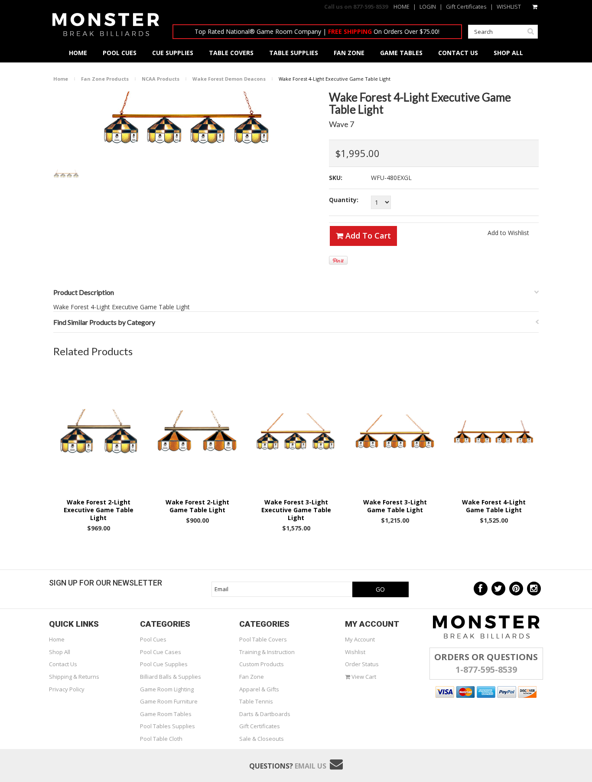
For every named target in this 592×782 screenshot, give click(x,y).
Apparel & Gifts (259, 689)
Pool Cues (153, 639)
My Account (360, 639)
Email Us (310, 766)
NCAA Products (160, 78)
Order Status (362, 664)
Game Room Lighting (167, 689)
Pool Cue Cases (160, 652)
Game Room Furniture (169, 701)
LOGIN (428, 6)
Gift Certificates (466, 6)
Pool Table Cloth (161, 739)
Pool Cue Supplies (164, 664)
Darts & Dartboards (264, 714)
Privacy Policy (67, 689)
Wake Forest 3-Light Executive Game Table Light (296, 510)
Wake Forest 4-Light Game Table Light (494, 506)
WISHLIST (509, 6)
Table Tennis (256, 701)
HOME (402, 6)
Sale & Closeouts (261, 739)
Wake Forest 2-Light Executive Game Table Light (98, 510)
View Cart (363, 677)
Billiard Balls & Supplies (170, 677)
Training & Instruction (267, 652)
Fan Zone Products (105, 78)
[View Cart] (535, 6)
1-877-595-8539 (486, 669)
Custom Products (261, 664)
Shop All (59, 652)
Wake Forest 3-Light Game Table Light (395, 506)
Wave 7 (341, 124)
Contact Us (63, 664)
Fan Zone (251, 677)
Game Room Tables (166, 714)
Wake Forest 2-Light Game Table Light (197, 506)
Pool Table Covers (263, 639)
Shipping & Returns (74, 677)
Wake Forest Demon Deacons (229, 78)
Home (60, 78)
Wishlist (355, 652)
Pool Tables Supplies (167, 726)
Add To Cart (367, 235)
